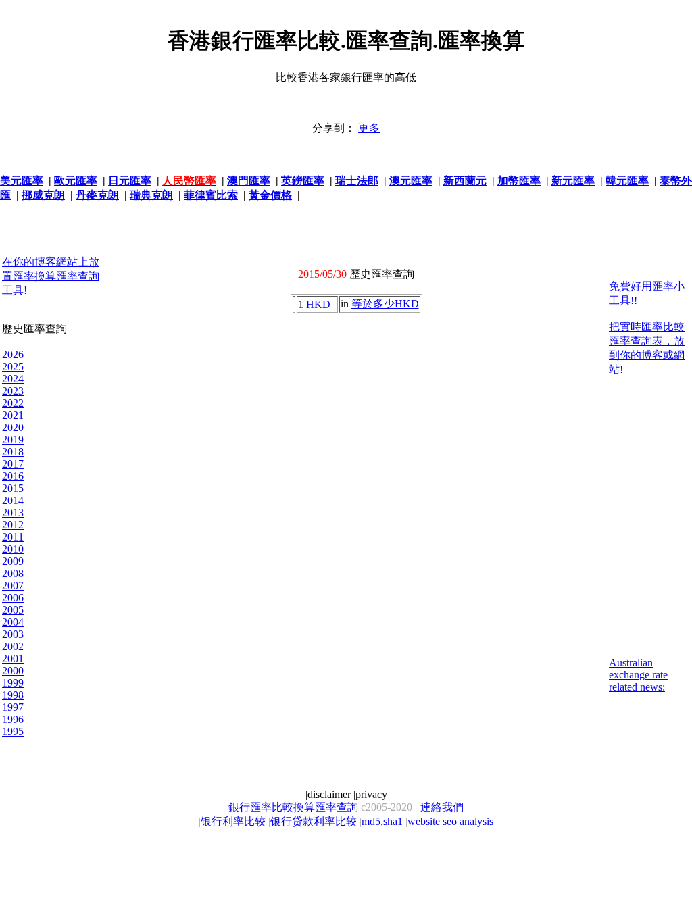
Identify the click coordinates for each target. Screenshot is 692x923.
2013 (13, 512)
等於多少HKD (385, 303)
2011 (13, 537)
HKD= (321, 304)
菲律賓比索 (211, 195)
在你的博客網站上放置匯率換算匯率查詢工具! (50, 276)
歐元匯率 (75, 180)
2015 (13, 488)
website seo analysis (450, 821)
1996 (13, 719)
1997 (13, 707)
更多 (369, 128)
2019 (13, 439)
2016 (13, 476)
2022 (13, 403)
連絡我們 (442, 807)
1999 (13, 683)
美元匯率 (21, 180)
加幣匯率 (519, 180)
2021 (13, 415)
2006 (13, 597)
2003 (13, 634)
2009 (13, 561)
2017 (13, 464)
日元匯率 (129, 180)
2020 (13, 427)
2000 (13, 670)
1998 (13, 695)
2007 (13, 585)
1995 (13, 731)
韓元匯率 (627, 180)
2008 (13, 573)
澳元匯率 (410, 180)
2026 (13, 354)
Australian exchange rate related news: (638, 675)
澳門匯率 (248, 180)
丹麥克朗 (97, 195)
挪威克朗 (43, 195)
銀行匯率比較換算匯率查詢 (293, 807)
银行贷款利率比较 (313, 821)
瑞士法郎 (356, 180)
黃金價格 (270, 195)
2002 (13, 646)
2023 (13, 391)
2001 (13, 658)
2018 (13, 451)
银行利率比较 (233, 821)
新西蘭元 (465, 180)
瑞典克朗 (151, 195)
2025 (13, 366)
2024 (13, 378)
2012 (13, 524)
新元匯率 (573, 180)
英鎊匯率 (302, 180)
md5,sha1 (382, 821)
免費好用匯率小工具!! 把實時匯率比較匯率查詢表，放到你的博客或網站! (647, 327)
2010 (13, 549)
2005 (13, 610)
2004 (13, 622)
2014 (13, 500)
